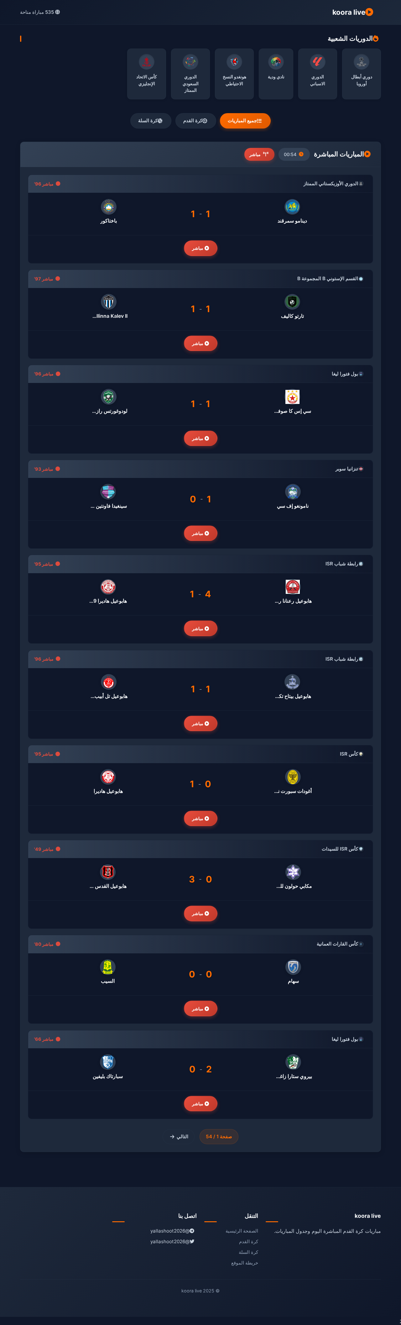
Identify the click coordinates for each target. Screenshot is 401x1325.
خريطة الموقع (244, 1263)
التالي (182, 1136)
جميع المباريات (242, 120)
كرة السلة (148, 120)
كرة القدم (192, 120)
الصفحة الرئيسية (242, 1231)
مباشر (198, 248)
